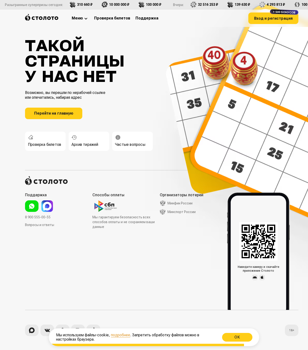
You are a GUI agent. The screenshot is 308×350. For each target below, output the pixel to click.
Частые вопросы (130, 144)
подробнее (120, 335)
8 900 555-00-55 (38, 217)
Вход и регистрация (274, 16)
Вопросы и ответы (39, 225)
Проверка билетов (44, 144)
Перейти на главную (53, 113)
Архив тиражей (84, 144)
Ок (237, 337)
